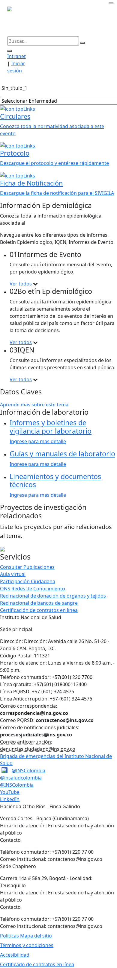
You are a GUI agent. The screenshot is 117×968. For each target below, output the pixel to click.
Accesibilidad (14, 955)
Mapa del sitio (36, 935)
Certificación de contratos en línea (39, 610)
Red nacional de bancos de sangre (39, 603)
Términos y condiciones (26, 945)
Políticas (10, 935)
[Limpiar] (82, 43)
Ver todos (21, 283)
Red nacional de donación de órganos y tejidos (53, 595)
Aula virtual (13, 574)
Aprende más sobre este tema (34, 404)
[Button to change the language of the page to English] (111, 3)
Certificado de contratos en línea (37, 964)
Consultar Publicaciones (27, 567)
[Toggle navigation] (106, 80)
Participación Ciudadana (27, 581)
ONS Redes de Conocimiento (32, 588)
